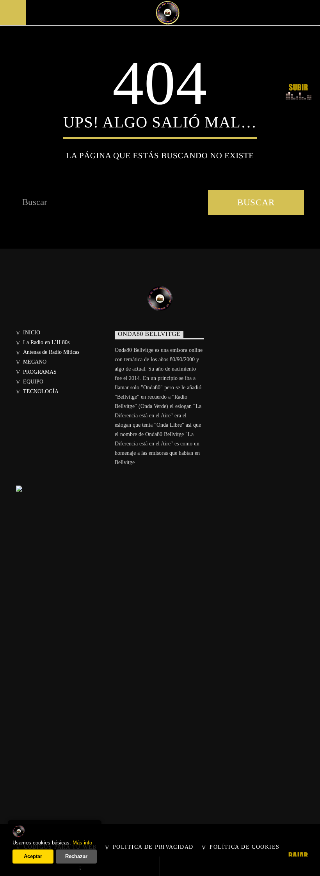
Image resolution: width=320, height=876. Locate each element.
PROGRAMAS (40, 372)
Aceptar (33, 856)
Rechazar (76, 856)
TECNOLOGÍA (41, 391)
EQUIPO (33, 382)
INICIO (31, 333)
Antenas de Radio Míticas (51, 352)
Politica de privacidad (153, 847)
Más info (82, 843)
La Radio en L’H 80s (46, 342)
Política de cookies (244, 847)
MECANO (34, 362)
